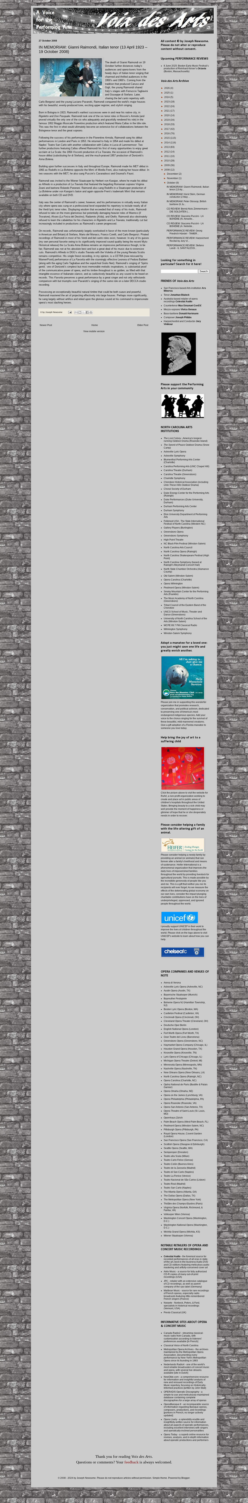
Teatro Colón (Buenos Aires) (178, 1164)
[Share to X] (83, 312)
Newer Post (46, 325)
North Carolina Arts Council (178, 547)
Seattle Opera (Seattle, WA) (178, 1148)
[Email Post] (69, 312)
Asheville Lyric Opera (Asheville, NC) (183, 986)
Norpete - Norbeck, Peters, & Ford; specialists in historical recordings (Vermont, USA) (182, 1305)
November (173, 178)
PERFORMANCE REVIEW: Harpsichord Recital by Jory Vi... (188, 239)
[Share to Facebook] (87, 312)
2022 (167, 106)
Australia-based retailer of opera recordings (181, 300)
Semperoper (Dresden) (176, 1152)
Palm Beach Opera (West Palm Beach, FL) (186, 1121)
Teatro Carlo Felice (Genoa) (178, 1160)
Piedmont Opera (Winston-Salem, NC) (184, 1125)
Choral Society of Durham (177, 489)
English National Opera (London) (181, 1029)
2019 (167, 120)
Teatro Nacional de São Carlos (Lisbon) (184, 1179)
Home (94, 325)
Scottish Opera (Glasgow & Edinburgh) (184, 1144)
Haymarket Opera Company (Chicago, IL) (185, 1045)
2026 (167, 88)
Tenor (176, 295)
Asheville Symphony (174, 455)
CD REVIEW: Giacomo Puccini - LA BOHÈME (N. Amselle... (185, 217)
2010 (167, 160)
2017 (167, 129)
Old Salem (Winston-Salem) (178, 575)
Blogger (185, 1478)
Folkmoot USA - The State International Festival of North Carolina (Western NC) (184, 522)
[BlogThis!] (80, 312)
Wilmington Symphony (175, 629)
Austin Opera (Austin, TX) (177, 990)
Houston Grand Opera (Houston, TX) (183, 1048)
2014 (167, 142)
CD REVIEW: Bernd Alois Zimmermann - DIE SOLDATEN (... (188, 210)
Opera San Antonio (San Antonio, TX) (183, 1107)
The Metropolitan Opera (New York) (182, 1199)
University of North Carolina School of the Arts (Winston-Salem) (185, 620)
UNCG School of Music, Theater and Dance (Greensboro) (183, 613)
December (173, 173)
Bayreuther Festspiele (175, 998)
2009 (167, 165)
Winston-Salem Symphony (178, 633)
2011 (167, 156)
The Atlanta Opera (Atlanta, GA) (180, 1191)
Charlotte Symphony (174, 478)
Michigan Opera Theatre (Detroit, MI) (183, 1060)
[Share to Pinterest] (91, 312)
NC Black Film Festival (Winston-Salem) (185, 543)
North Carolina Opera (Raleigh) (180, 551)
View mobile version (94, 331)
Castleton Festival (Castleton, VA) (181, 1013)
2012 (167, 151)
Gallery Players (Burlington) (178, 527)
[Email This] (76, 312)
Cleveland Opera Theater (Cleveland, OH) (186, 1021)
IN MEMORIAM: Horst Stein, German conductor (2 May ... (186, 195)
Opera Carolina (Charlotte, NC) (180, 1080)
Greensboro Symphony (176, 535)
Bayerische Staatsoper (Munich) (180, 994)
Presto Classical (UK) (175, 1312)
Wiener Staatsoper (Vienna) (178, 1235)
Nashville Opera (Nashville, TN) (180, 1068)
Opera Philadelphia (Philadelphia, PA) (184, 1099)
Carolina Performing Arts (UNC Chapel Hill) (186, 466)
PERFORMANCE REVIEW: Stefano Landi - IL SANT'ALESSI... (185, 246)
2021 (167, 110)
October (171, 182)
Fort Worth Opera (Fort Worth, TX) (181, 1033)
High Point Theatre (173, 539)
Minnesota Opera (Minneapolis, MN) (183, 1064)
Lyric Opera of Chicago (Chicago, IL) (183, 1056)
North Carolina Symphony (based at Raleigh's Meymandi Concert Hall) (183, 563)
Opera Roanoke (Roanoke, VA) (180, 1103)
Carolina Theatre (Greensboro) (180, 474)
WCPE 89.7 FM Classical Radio (180, 625)
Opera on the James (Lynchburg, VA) (183, 1095)
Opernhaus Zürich (173, 1117)
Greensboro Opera (173, 531)
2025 (167, 92)
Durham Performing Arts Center (180, 506)
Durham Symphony (174, 510)
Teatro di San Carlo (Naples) (179, 1172)
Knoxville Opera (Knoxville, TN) (180, 1052)
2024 (167, 97)
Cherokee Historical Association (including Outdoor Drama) (186, 483)
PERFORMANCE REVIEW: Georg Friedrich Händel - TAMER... (184, 232)
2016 (167, 133)
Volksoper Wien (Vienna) (177, 1214)
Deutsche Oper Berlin (175, 1025)
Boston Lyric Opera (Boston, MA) (181, 1009)
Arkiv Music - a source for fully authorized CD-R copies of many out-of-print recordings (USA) (185, 1274)
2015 (167, 138)
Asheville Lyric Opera (175, 451)
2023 (167, 101)
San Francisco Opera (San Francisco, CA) (186, 1140)
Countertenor (183, 305)
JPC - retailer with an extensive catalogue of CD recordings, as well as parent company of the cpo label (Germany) (185, 1284)
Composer (178, 317)
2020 (167, 115)
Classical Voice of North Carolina (181, 1345)
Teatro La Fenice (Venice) (177, 1176)
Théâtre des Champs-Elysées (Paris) (183, 1203)
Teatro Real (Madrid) (174, 1183)
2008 (167, 169)
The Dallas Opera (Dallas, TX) (179, 1195)
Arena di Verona (172, 982)
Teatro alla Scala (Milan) (176, 1156)
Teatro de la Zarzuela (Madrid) (179, 1168)
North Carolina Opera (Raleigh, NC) (183, 1076)
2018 (167, 124)
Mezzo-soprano (180, 309)
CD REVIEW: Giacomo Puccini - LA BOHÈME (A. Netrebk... (185, 225)
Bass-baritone (181, 313)
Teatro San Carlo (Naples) (177, 1187)
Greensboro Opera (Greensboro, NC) (183, 1041)
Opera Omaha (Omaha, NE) (178, 1091)
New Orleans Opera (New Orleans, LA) (184, 1072)
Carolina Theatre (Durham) (178, 470)
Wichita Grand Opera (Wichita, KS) (182, 1231)
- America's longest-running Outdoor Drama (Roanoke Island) (186, 439)
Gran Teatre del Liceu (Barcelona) (181, 1037)
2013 (167, 147)
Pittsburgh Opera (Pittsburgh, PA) (181, 1129)
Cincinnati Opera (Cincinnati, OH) (181, 1017)
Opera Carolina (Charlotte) (178, 579)
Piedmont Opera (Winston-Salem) (181, 587)
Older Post (142, 325)
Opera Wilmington (173, 583)
